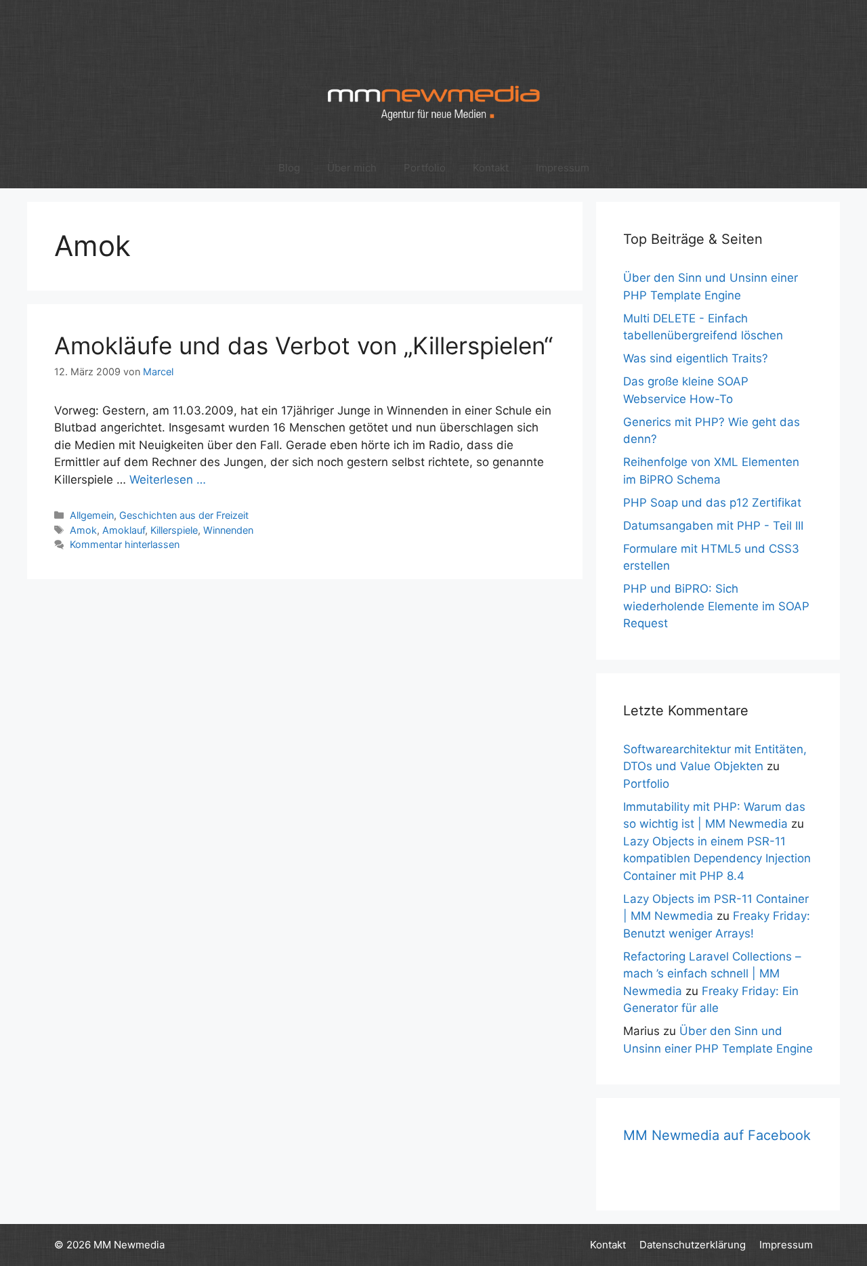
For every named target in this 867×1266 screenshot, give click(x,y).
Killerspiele (174, 530)
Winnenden (228, 530)
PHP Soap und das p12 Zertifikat (712, 502)
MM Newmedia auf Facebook (717, 1135)
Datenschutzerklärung (692, 1244)
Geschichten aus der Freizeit (184, 515)
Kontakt (491, 167)
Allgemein (92, 515)
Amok (83, 530)
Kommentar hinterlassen (124, 544)
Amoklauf (123, 530)
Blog (289, 167)
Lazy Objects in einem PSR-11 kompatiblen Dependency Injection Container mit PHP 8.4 (717, 859)
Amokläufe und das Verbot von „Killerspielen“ (303, 345)
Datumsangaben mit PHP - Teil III (713, 525)
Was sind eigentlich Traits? (695, 358)
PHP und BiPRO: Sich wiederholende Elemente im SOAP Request (716, 606)
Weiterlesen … (167, 479)
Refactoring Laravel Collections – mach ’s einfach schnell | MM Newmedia (712, 974)
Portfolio (425, 167)
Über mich (352, 167)
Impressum (562, 167)
